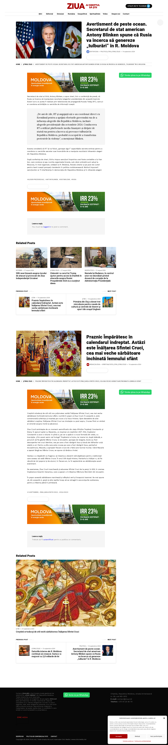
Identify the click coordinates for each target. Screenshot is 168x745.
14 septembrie (33, 492)
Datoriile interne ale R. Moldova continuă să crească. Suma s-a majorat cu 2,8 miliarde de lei (47, 654)
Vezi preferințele (156, 736)
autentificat (48, 539)
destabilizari (65, 180)
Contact (54, 736)
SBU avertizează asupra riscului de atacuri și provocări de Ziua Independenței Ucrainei (31, 276)
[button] (164, 718)
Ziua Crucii (64, 492)
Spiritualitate (107, 364)
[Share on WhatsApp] (95, 57)
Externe (19, 270)
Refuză (137, 736)
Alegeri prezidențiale (36, 180)
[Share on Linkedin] (99, 57)
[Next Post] (107, 302)
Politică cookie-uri (128, 741)
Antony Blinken (52, 180)
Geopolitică (89, 270)
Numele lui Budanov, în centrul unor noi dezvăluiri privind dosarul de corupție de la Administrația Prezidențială (99, 277)
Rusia (74, 180)
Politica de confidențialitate (143, 741)
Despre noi (20, 736)
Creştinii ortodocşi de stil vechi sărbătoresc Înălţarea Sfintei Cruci (47, 631)
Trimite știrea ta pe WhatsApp (137, 75)
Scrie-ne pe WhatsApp (78, 694)
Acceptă (119, 736)
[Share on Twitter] (92, 57)
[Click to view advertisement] (66, 82)
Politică (104, 52)
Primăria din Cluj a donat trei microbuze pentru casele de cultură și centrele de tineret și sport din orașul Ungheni (85, 305)
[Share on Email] (102, 57)
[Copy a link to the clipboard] (105, 57)
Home (18, 64)
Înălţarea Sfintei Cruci (49, 492)
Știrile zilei (115, 52)
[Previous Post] (24, 302)
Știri (109, 52)
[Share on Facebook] (89, 57)
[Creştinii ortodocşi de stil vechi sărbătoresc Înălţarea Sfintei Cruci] (66, 593)
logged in (47, 227)
